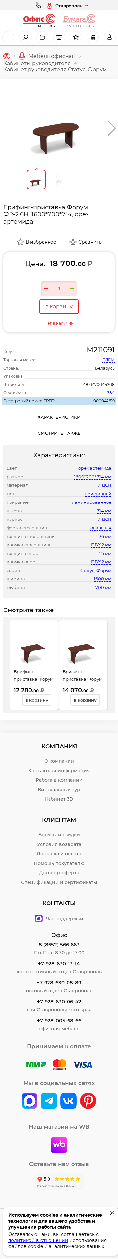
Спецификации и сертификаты (59, 882)
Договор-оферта (59, 873)
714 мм (104, 510)
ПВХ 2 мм (101, 544)
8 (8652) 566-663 (59, 944)
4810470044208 (99, 384)
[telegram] (49, 1101)
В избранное (41, 242)
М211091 (101, 349)
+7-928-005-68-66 (59, 1020)
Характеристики (59, 417)
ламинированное (91, 502)
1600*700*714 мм (92, 476)
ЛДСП (104, 485)
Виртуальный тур (59, 790)
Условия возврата (59, 844)
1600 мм (102, 578)
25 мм (105, 553)
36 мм (105, 536)
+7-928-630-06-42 (59, 1001)
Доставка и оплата (59, 854)
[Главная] (6, 56)
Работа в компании (59, 780)
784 (111, 392)
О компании (59, 761)
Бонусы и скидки (59, 835)
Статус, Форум (95, 570)
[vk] (29, 1101)
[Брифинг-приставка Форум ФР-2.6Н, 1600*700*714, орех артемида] (59, 121)
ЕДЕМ (108, 359)
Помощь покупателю (59, 863)
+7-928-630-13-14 (59, 963)
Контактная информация (59, 771)
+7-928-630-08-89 (59, 982)
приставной (98, 493)
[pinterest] (88, 1101)
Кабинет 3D (59, 799)
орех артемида (94, 468)
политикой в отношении (38, 1240)
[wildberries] (59, 1145)
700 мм (103, 587)
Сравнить (90, 242)
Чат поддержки (64, 918)
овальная (100, 527)
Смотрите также (59, 433)
